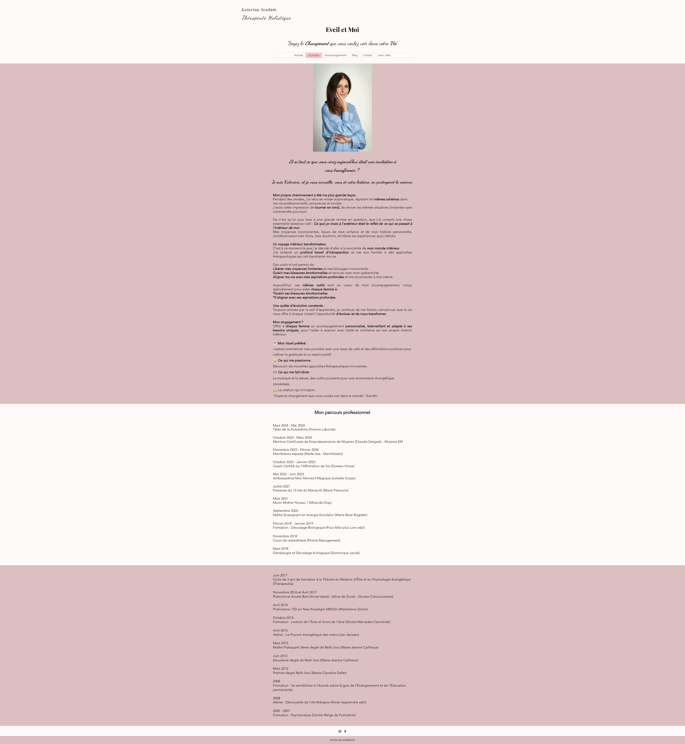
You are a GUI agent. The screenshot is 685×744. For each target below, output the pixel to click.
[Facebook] (345, 731)
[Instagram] (340, 731)
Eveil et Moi (342, 29)
